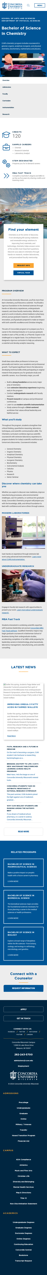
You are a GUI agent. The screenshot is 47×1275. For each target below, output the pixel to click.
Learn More (13, 881)
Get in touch (23, 1018)
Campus (8, 1150)
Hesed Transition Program (23, 1136)
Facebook (11, 1032)
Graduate (23, 1113)
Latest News (23, 667)
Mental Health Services (23, 1187)
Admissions (10, 1093)
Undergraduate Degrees (23, 1222)
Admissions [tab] (7, 87)
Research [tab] (6, 114)
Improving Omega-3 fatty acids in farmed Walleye (22, 705)
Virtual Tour (23, 273)
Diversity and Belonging (23, 1182)
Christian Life (23, 1176)
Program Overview (13, 291)
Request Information (23, 988)
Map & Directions (23, 1193)
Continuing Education (23, 1244)
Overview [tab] (6, 80)
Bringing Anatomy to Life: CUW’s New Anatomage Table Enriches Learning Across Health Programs (22, 767)
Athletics (24, 1165)
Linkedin (30, 1034)
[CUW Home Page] (12, 5)
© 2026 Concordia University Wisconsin (23, 1084)
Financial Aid (23, 1141)
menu (39, 5)
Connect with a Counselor (23, 976)
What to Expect (11, 352)
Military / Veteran (23, 1124)
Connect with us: (23, 1029)
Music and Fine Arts (23, 1171)
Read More (11, 736)
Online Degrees (23, 1239)
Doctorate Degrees (23, 1233)
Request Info (23, 265)
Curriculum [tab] (7, 101)
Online (23, 1119)
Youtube (19, 1034)
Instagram (33, 1032)
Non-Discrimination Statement (23, 1204)
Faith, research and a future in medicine (22, 748)
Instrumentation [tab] (8, 107)
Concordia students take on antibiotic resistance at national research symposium (21, 788)
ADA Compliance (23, 1160)
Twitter (22, 1032)
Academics (10, 1213)
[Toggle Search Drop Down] (28, 5)
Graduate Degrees (23, 1228)
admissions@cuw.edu (23, 1061)
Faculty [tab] (5, 94)
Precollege (23, 1102)
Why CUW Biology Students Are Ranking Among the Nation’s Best (22, 808)
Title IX (23, 1198)
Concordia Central (24, 1250)
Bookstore (23, 1255)
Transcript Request (23, 1261)
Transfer (23, 1130)
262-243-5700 (23, 1054)
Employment (23, 1066)
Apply (24, 1009)
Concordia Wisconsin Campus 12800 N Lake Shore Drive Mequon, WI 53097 (23, 1045)
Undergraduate (23, 1108)
